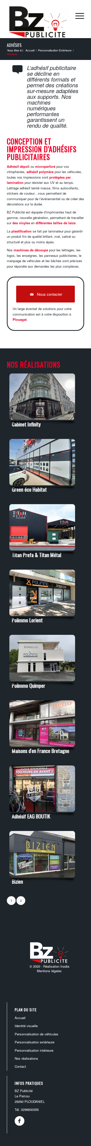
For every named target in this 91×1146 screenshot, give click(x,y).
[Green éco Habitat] (42, 486)
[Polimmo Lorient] (42, 616)
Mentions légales (49, 970)
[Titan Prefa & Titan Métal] (42, 551)
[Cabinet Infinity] (42, 420)
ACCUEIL (20, 1017)
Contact (20, 1066)
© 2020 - (36, 966)
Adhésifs (14, 45)
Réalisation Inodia (56, 966)
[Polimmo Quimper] (42, 681)
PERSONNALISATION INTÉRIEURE (34, 1050)
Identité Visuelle (26, 1025)
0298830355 (30, 1109)
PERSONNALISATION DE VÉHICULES (36, 1034)
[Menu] (77, 16)
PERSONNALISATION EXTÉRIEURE (34, 1042)
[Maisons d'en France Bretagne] (42, 747)
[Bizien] (42, 878)
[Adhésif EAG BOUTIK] (42, 812)
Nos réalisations (26, 1058)
